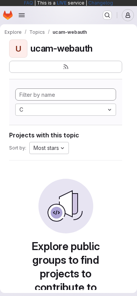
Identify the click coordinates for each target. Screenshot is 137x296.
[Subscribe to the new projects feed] (65, 67)
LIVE (62, 3)
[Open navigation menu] (22, 15)
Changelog (100, 3)
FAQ (28, 3)
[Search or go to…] (107, 15)
